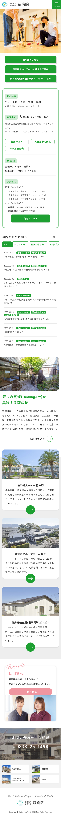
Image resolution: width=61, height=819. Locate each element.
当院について (37, 439)
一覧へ (54, 237)
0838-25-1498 (32, 117)
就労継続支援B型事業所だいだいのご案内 (30, 78)
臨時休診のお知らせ (13, 331)
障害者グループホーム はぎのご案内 (30, 69)
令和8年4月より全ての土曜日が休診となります (27, 269)
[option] (30, 31)
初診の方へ (17, 141)
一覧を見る (30, 691)
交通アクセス (31, 218)
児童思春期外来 (42, 141)
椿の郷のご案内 (30, 59)
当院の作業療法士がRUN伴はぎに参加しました (26, 318)
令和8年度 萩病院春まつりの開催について (25, 256)
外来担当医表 (17, 148)
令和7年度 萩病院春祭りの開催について (24, 345)
